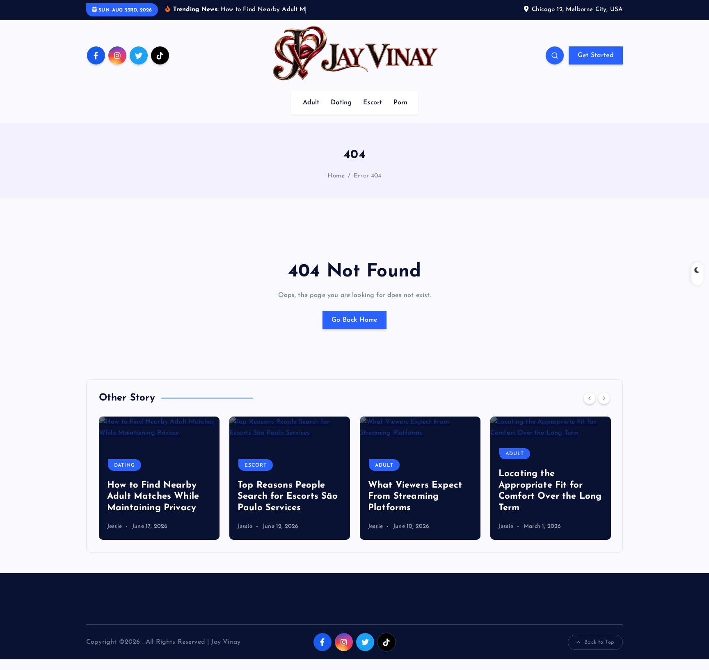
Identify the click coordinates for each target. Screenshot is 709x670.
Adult (311, 102)
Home (336, 176)
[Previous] (589, 398)
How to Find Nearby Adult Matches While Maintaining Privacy (153, 497)
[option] (159, 478)
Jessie (114, 526)
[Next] (604, 398)
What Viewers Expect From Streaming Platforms (415, 497)
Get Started (596, 55)
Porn (400, 102)
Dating (341, 102)
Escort (372, 102)
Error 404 (367, 176)
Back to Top (599, 642)
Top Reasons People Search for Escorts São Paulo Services (288, 497)
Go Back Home (354, 320)
